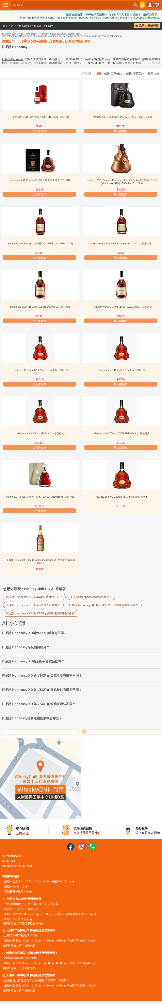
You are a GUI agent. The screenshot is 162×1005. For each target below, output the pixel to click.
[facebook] (70, 849)
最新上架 (153, 73)
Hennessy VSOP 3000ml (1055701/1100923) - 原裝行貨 (122, 306)
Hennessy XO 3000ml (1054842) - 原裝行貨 (40, 433)
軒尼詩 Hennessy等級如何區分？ (91, 596)
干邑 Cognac (24, 25)
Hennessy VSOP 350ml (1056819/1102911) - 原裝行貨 (121, 243)
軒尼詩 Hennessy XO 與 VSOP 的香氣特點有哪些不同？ (41, 613)
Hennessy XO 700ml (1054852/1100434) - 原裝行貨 (122, 433)
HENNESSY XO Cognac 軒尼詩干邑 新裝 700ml (121, 496)
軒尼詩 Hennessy (43, 25)
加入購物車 (39, 131)
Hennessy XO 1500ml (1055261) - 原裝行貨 (121, 370)
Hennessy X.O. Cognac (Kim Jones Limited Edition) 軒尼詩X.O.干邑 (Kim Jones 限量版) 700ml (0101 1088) (122, 182)
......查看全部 (152, 62)
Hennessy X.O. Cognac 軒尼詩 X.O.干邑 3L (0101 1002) (122, 117)
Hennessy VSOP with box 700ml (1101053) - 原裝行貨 (40, 117)
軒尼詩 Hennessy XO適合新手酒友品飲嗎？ (33, 605)
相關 (98, 73)
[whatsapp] (92, 849)
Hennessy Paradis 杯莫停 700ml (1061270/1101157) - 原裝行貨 (40, 496)
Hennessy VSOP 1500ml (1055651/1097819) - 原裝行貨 (40, 306)
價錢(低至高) (135, 73)
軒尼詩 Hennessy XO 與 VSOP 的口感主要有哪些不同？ (103, 605)
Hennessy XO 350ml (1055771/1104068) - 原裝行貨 (40, 370)
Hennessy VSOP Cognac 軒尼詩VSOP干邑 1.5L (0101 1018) (40, 243)
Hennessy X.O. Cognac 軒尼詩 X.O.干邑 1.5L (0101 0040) (40, 180)
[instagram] (82, 849)
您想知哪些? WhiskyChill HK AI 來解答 (34, 589)
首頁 (5, 25)
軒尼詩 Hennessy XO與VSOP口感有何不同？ (34, 596)
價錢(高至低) (113, 73)
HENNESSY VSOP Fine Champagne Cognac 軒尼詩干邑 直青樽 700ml (40, 562)
